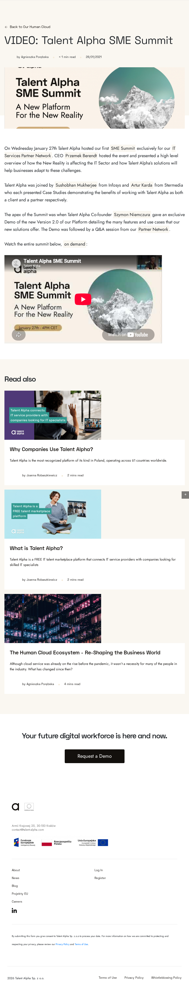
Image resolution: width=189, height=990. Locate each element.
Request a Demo (95, 756)
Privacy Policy (63, 944)
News (15, 878)
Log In (98, 870)
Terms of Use (81, 944)
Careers (17, 902)
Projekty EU (20, 894)
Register (100, 878)
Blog (15, 886)
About (16, 870)
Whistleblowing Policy (166, 978)
